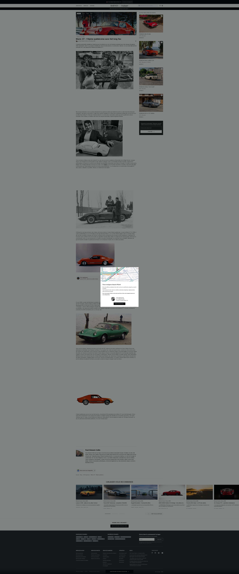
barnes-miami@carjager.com (122, 300)
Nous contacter (119, 303)
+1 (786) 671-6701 (120, 299)
